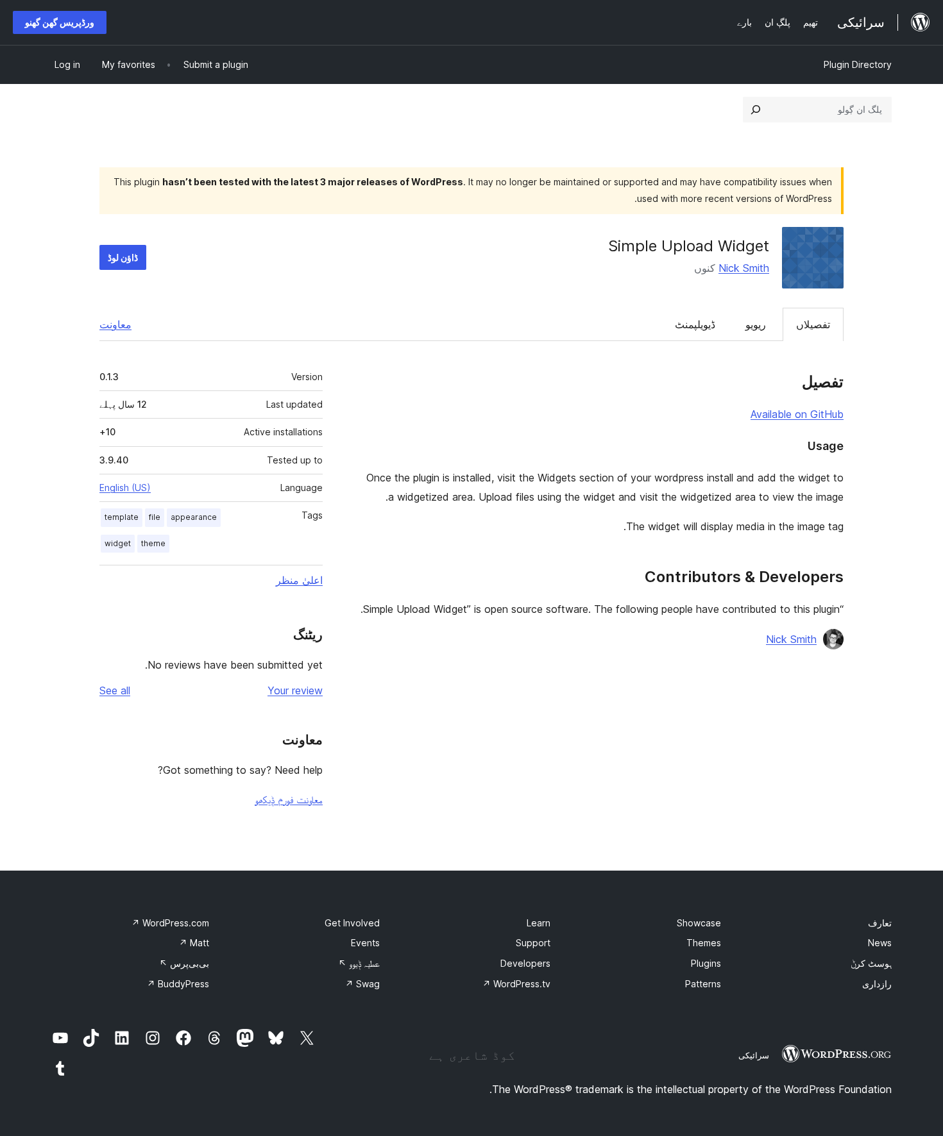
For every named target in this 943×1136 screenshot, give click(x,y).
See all (114, 690)
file (154, 517)
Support (533, 942)
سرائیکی (753, 1055)
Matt (194, 942)
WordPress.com (170, 922)
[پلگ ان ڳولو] (756, 109)
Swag (362, 983)
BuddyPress (178, 983)
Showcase (699, 922)
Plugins (706, 963)
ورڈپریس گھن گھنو (59, 22)
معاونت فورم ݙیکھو (289, 799)
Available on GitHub (797, 414)
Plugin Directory (858, 64)
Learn (538, 922)
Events (365, 942)
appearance (194, 517)
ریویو (755, 324)
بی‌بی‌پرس (184, 963)
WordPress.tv (516, 983)
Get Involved (352, 922)
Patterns (703, 983)
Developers (525, 963)
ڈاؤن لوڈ (123, 257)
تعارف (880, 922)
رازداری (877, 983)
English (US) (125, 487)
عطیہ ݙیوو (359, 963)
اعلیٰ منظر (299, 580)
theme (153, 543)
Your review (295, 690)
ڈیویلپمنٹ (695, 324)
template (122, 517)
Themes (703, 942)
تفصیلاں (813, 324)
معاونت (115, 324)
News (880, 942)
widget (118, 543)
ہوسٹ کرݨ (871, 963)
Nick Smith (743, 268)
